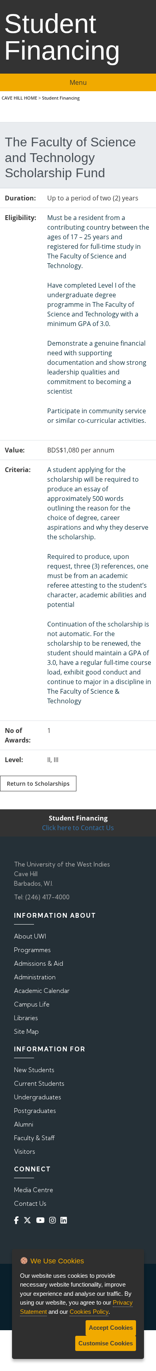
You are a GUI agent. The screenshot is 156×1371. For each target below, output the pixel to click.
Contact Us (30, 1203)
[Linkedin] (65, 1220)
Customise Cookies (105, 1343)
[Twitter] (29, 1220)
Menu (78, 82)
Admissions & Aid (38, 963)
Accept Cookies (111, 1327)
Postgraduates (35, 1111)
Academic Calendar (42, 991)
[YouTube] (42, 1220)
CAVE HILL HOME (19, 98)
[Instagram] (54, 1220)
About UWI (30, 936)
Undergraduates (37, 1097)
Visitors (24, 1151)
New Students (34, 1070)
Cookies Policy (89, 1311)
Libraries (26, 1018)
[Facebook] (18, 1220)
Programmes (32, 950)
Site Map (26, 1031)
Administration (35, 977)
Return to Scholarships (38, 783)
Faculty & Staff (34, 1138)
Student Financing (61, 98)
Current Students (39, 1083)
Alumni (23, 1124)
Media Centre (33, 1190)
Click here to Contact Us (78, 827)
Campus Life (32, 1004)
